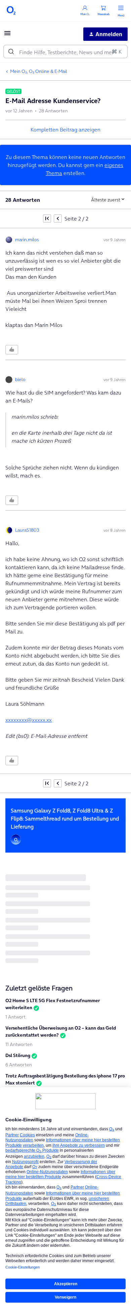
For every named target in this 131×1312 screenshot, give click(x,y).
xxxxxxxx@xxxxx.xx (28, 719)
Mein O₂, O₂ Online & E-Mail (38, 71)
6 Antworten (18, 1064)
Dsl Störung (17, 1055)
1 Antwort (15, 1017)
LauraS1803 (27, 530)
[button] (7, 35)
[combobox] (65, 51)
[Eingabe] (11, 51)
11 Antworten (19, 1044)
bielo (20, 379)
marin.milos (27, 239)
